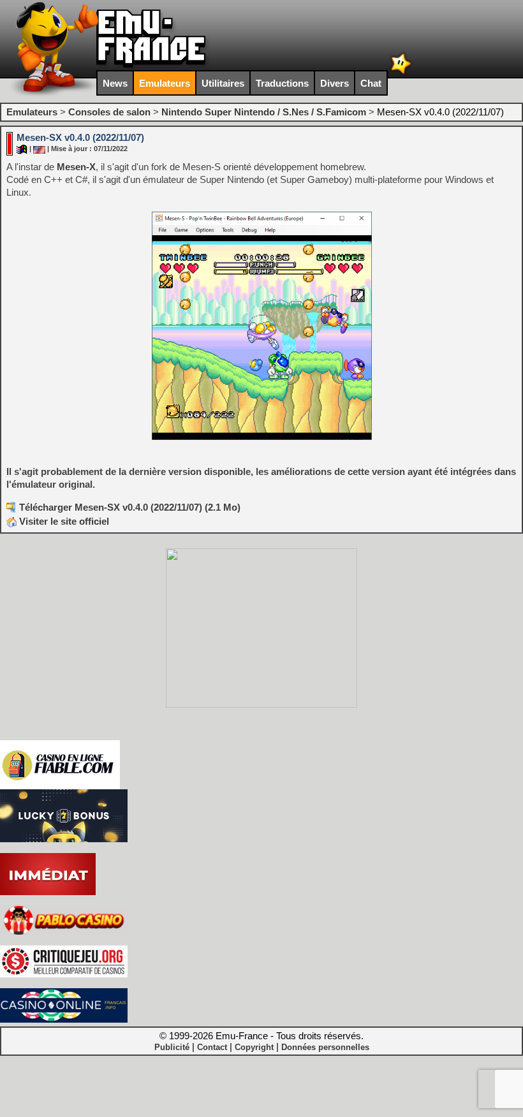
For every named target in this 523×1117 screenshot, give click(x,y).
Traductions (282, 83)
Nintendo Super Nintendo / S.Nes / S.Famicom (263, 111)
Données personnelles (325, 1047)
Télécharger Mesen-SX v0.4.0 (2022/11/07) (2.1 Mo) (129, 507)
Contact (212, 1047)
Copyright (254, 1047)
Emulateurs (164, 83)
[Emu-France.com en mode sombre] (401, 73)
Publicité (171, 1047)
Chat (370, 83)
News (115, 83)
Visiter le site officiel (63, 521)
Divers (334, 83)
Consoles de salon (109, 111)
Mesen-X (76, 166)
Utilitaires (223, 83)
